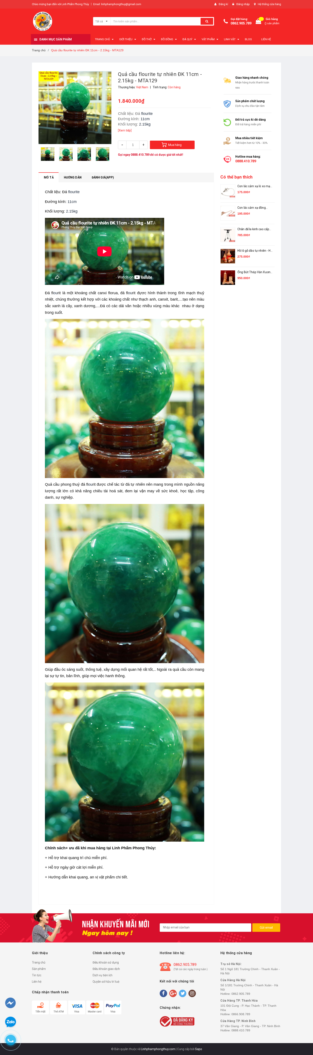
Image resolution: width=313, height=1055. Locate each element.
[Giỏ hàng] (258, 21)
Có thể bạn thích (236, 177)
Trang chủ (38, 962)
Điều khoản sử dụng (106, 962)
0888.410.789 (140, 154)
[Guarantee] (177, 1021)
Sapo (198, 1049)
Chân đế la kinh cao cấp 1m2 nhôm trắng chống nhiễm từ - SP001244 (253, 229)
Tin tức (36, 975)
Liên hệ (37, 981)
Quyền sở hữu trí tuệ (106, 981)
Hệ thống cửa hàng (269, 4)
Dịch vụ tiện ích (102, 975)
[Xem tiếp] (125, 130)
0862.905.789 (241, 23)
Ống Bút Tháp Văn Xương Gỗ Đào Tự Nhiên (254, 272)
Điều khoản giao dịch (106, 969)
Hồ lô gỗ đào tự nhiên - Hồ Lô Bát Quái (254, 251)
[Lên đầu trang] (301, 1029)
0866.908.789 (240, 1014)
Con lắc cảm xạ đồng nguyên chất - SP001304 (254, 208)
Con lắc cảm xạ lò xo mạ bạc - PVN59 (253, 186)
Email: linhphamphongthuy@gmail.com (117, 4)
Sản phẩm (39, 969)
